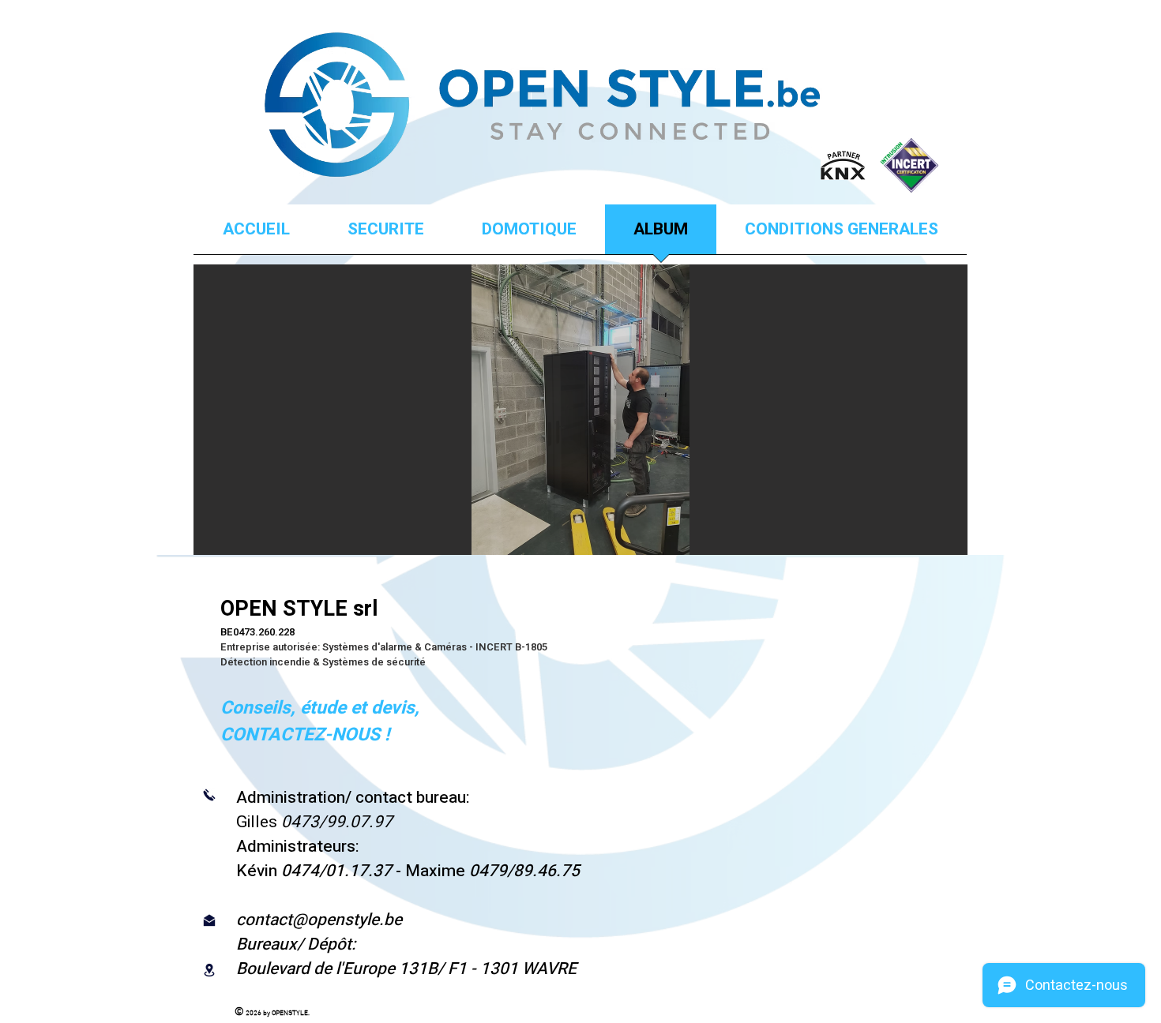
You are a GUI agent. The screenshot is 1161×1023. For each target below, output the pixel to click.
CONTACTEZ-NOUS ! (304, 734)
